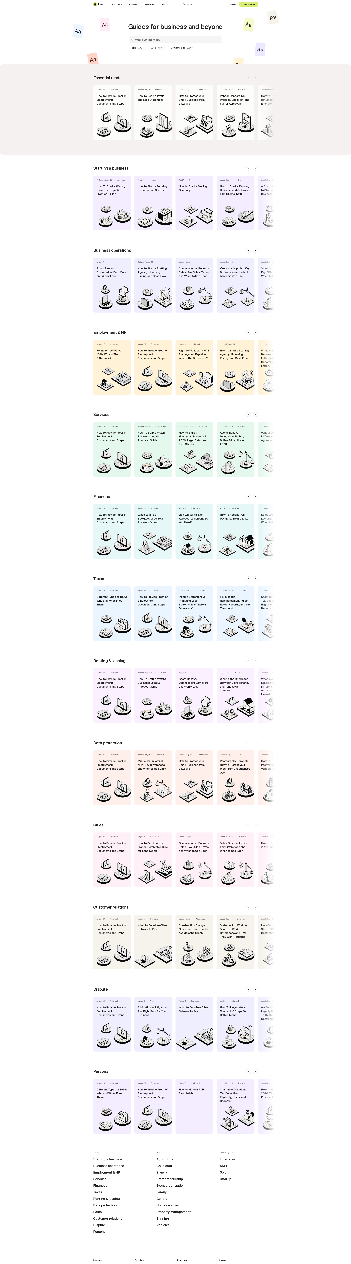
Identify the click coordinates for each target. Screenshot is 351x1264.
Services (99, 1179)
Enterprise (227, 1159)
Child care (164, 1166)
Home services (167, 1205)
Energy (161, 1172)
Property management (173, 1212)
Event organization (170, 1185)
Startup (225, 1179)
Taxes (97, 1192)
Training (162, 1218)
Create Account (248, 4)
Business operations (108, 1166)
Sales (97, 1212)
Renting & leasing (106, 1199)
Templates (132, 4)
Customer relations (107, 1218)
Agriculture (164, 1159)
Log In (233, 4)
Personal (99, 1231)
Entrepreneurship (169, 1179)
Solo (223, 1172)
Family (161, 1192)
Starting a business (108, 1159)
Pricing (165, 4)
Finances (100, 1185)
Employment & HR (106, 1172)
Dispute (99, 1225)
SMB (223, 1166)
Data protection (105, 1205)
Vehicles (162, 1225)
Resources (149, 4)
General (162, 1199)
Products (116, 4)
